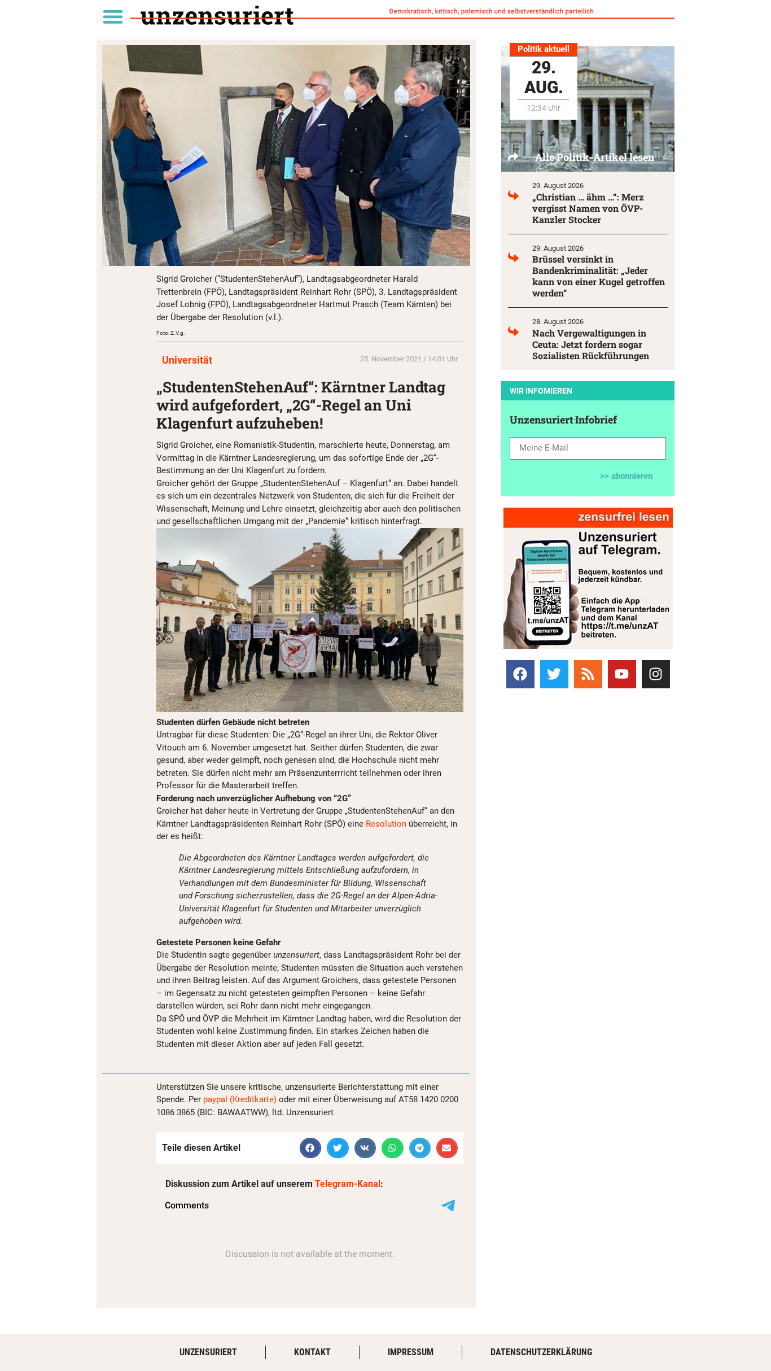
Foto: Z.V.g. (170, 333)
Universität (187, 360)
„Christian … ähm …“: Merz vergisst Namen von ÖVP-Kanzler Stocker (588, 208)
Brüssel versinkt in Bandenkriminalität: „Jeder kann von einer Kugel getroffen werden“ (598, 276)
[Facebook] (520, 674)
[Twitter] (554, 674)
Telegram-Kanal (347, 1183)
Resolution (386, 824)
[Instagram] (656, 674)
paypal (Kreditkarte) (240, 1099)
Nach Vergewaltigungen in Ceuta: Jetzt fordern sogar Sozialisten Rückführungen (590, 344)
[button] (113, 16)
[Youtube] (622, 674)
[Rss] (588, 674)
